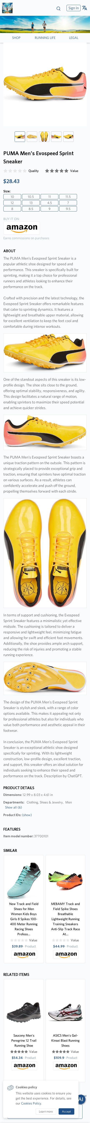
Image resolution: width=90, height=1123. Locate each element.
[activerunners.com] (9, 8)
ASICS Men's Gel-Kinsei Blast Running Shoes (65, 1040)
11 (49, 196)
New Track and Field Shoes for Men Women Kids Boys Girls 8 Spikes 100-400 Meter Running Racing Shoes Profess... (24, 919)
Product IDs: (17, 815)
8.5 (31, 209)
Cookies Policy (31, 1103)
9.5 (68, 209)
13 (31, 203)
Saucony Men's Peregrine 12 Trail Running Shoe (23, 1040)
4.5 (49, 203)
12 (12, 203)
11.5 (68, 196)
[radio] (5, 171)
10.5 (31, 196)
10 (12, 196)
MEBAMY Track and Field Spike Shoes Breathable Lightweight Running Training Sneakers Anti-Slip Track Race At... (65, 919)
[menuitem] (73, 8)
